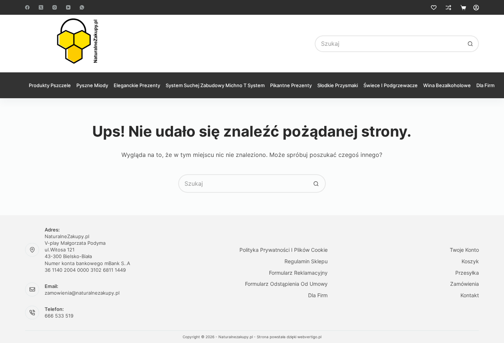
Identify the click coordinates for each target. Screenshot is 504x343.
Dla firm (485, 85)
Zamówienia (464, 284)
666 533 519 (59, 316)
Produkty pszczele (50, 85)
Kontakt (469, 295)
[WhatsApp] (82, 7)
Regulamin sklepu (306, 261)
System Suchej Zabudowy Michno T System (215, 85)
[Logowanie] (476, 7)
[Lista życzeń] (433, 7)
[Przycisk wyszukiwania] (470, 43)
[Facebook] (27, 7)
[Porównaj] (448, 7)
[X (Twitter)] (41, 7)
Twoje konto (464, 250)
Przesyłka (467, 273)
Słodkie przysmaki (337, 85)
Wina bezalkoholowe (447, 85)
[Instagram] (54, 7)
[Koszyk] (463, 7)
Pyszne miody (92, 85)
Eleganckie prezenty (137, 85)
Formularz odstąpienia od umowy (286, 284)
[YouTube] (68, 7)
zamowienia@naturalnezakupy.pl (82, 293)
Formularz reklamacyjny (298, 273)
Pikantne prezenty (291, 85)
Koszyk (470, 261)
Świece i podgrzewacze (390, 85)
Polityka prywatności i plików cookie (283, 250)
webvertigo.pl (309, 337)
